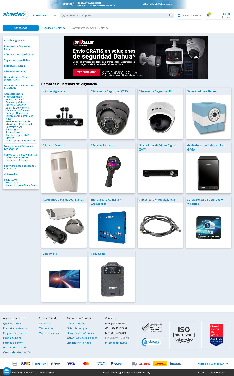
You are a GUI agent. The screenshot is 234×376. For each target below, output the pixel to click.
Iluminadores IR (14, 132)
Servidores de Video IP (17, 121)
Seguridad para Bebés (17, 60)
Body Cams (10, 179)
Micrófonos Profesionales (19, 124)
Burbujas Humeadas (16, 113)
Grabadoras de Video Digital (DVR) (16, 78)
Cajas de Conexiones (17, 107)
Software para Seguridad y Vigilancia (20, 167)
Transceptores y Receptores (21, 140)
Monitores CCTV (14, 99)
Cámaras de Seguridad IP (19, 54)
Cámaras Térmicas (15, 71)
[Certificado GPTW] (216, 335)
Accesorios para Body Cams (21, 185)
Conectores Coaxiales (17, 160)
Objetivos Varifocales (17, 110)
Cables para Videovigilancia (20, 154)
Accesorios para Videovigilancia (13, 95)
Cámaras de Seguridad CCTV (17, 47)
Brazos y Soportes (15, 104)
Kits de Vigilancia (14, 40)
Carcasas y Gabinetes (17, 102)
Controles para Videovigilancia (13, 128)
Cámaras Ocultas (14, 65)
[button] (45, 15)
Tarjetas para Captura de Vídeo (19, 117)
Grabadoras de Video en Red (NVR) (18, 87)
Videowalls (10, 174)
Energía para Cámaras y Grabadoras (18, 148)
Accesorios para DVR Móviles (17, 136)
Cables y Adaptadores (17, 157)
